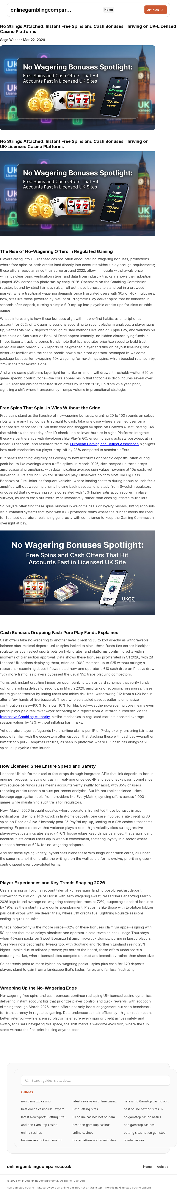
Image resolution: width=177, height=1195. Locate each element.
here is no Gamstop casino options (147, 1101)
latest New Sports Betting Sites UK (44, 1117)
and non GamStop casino (39, 1125)
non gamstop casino (35, 1101)
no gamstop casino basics (142, 1117)
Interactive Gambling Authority (25, 717)
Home (108, 9)
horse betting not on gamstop (94, 1140)
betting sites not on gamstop (145, 1132)
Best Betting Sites (85, 1109)
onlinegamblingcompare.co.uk (42, 10)
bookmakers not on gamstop (41, 1140)
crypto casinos (134, 1140)
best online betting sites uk (143, 1109)
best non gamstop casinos (91, 1125)
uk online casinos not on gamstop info (95, 1117)
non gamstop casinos (139, 1125)
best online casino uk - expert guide (44, 1109)
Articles (153, 10)
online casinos (31, 1132)
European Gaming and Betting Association (104, 444)
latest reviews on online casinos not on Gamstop (95, 1101)
